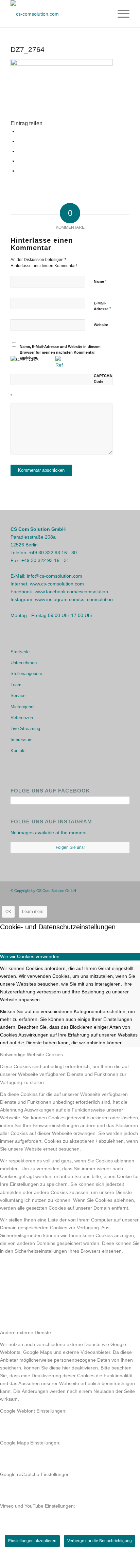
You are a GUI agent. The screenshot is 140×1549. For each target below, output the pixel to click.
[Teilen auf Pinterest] (19, 161)
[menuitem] (120, 13)
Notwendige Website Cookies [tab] (31, 1054)
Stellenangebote (26, 673)
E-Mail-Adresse (102, 306)
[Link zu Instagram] (114, 890)
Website (101, 325)
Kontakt (18, 750)
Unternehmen (24, 662)
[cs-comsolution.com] (58, 13)
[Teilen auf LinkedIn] (19, 170)
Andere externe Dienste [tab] (25, 1332)
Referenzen (22, 717)
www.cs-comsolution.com (57, 583)
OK (8, 911)
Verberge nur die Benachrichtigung (99, 1540)
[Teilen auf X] (19, 141)
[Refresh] (59, 365)
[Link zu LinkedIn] (124, 890)
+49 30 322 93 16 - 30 (53, 552)
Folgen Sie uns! (70, 847)
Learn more (32, 911)
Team (16, 684)
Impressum (22, 739)
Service (18, 695)
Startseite (20, 651)
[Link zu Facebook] (104, 890)
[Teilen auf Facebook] (19, 131)
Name (100, 281)
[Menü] (120, 13)
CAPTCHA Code (103, 379)
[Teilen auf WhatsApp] (19, 151)
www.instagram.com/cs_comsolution (74, 599)
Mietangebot (23, 706)
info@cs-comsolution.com (54, 576)
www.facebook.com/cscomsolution (71, 591)
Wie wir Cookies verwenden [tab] (29, 956)
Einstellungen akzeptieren (32, 1540)
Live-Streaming (25, 728)
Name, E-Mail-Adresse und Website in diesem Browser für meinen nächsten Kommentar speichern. (60, 352)
